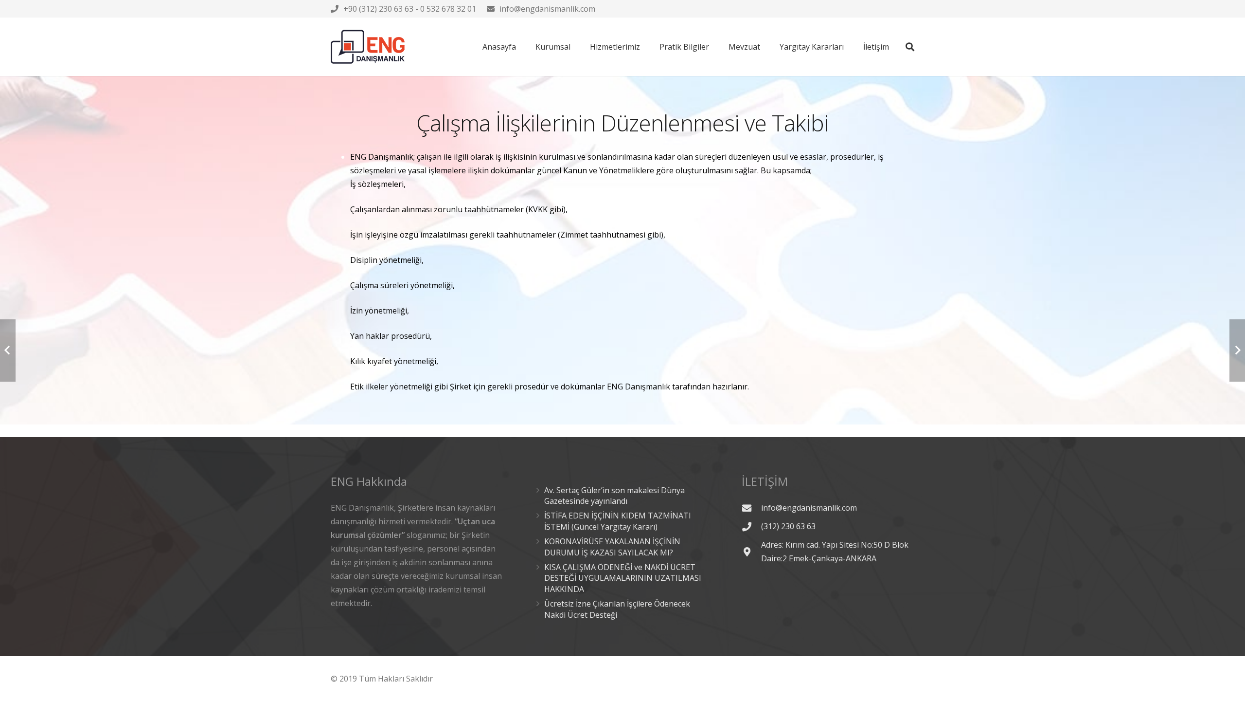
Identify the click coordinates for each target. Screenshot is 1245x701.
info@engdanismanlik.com (547, 8)
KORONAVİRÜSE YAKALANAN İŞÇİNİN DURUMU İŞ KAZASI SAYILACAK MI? (612, 546)
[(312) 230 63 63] (751, 526)
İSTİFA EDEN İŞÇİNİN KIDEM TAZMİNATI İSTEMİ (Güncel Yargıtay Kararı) (617, 521)
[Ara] (910, 47)
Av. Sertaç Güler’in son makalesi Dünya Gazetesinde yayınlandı (614, 495)
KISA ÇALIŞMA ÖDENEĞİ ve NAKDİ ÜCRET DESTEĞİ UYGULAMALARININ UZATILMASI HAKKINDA (622, 578)
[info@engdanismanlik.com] (751, 508)
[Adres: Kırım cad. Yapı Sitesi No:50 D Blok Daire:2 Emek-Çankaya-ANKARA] (751, 551)
